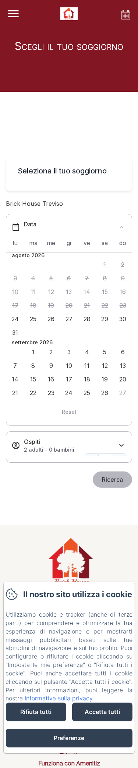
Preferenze (69, 738)
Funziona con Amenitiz (69, 763)
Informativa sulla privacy (58, 698)
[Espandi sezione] (121, 445)
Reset (69, 412)
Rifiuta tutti (36, 711)
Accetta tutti (102, 711)
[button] (105, 265)
